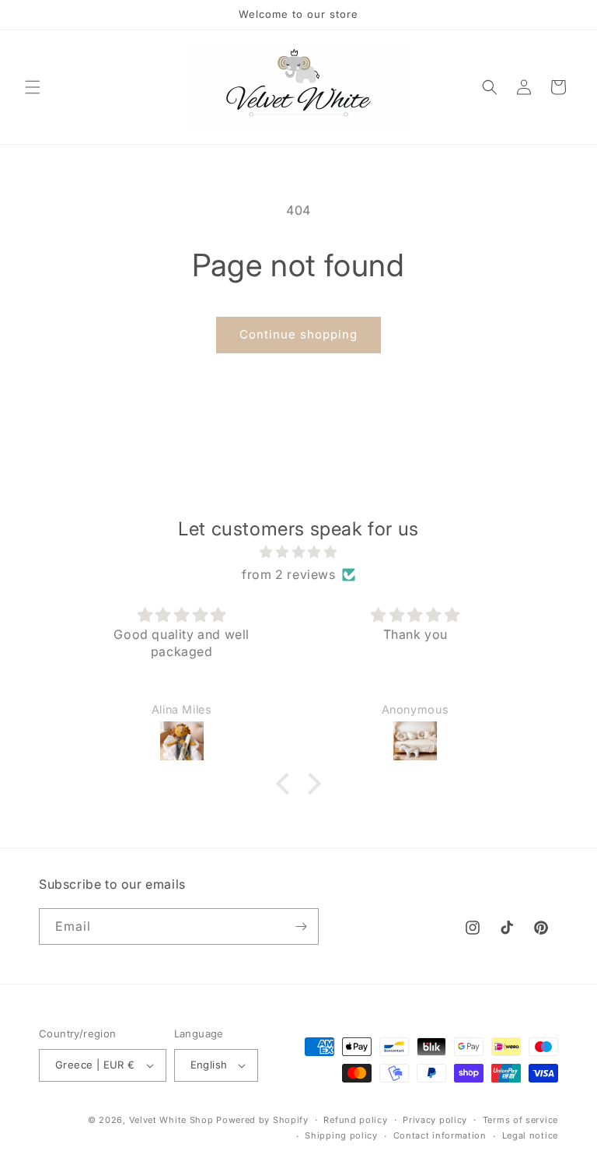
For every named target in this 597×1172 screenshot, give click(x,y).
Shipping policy (341, 1135)
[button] (33, 87)
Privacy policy (435, 1119)
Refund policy (355, 1119)
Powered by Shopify (262, 1119)
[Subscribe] (301, 926)
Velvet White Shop (171, 1119)
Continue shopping (298, 334)
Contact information (440, 1135)
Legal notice (530, 1135)
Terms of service (520, 1119)
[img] (298, 552)
